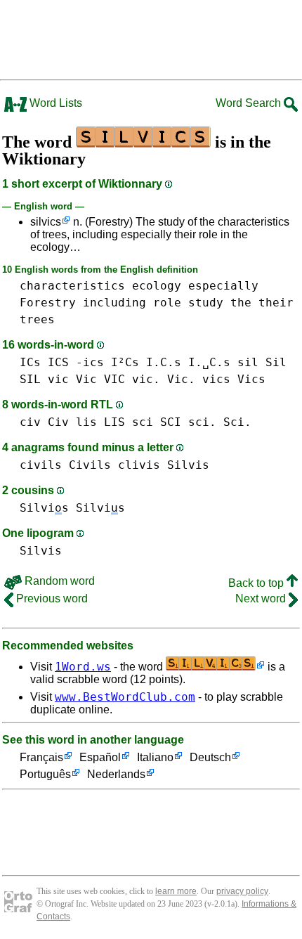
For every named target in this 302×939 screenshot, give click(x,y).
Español (100, 757)
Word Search (250, 103)
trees (37, 319)
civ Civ (44, 422)
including (114, 302)
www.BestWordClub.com (125, 697)
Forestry (48, 302)
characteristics (72, 285)
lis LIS (100, 422)
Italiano (155, 757)
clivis (139, 465)
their (276, 302)
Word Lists (54, 103)
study (205, 302)
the (240, 302)
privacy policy (242, 891)
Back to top (257, 583)
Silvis (188, 465)
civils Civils (65, 465)
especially (223, 285)
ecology (156, 285)
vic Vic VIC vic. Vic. (121, 379)
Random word (58, 581)
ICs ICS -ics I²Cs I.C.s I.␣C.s (125, 362)
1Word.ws (83, 666)
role (167, 302)
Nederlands (116, 774)
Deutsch (210, 757)
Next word (262, 598)
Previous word (50, 598)
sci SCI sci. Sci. (191, 422)
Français (41, 757)
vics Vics (233, 379)
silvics (45, 222)
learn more (176, 891)
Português (45, 774)
